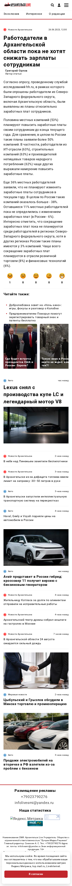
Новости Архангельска (20, 29)
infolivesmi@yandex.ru (34, 803)
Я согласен (36, 874)
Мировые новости (17, 694)
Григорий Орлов (16, 70)
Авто (10, 380)
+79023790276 (34, 797)
